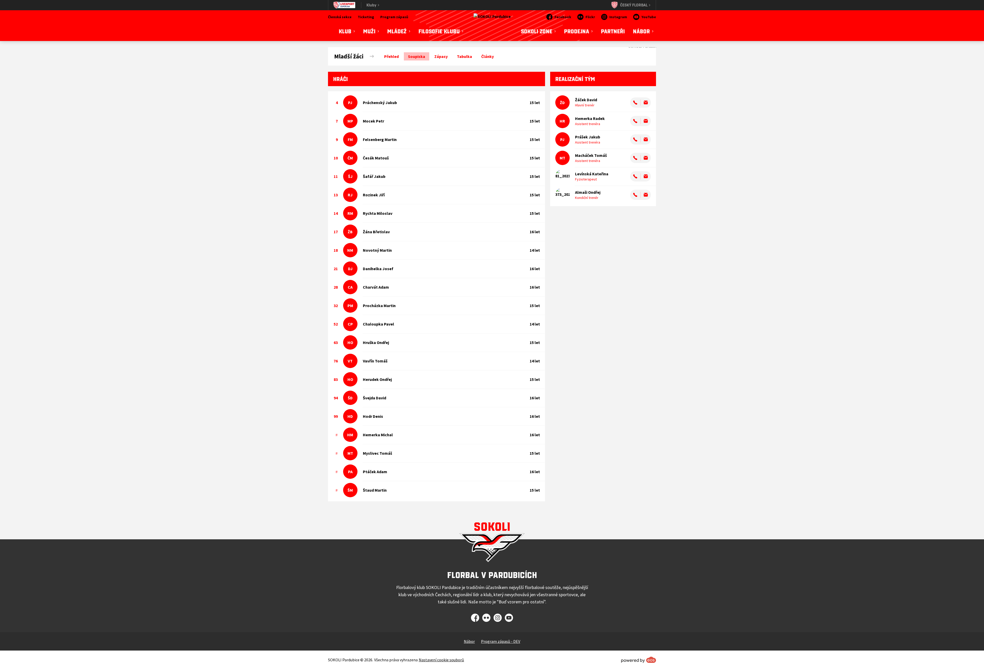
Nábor (469, 641)
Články (487, 56)
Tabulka (464, 56)
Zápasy (441, 56)
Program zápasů (394, 17)
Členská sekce (340, 17)
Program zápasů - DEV (500, 641)
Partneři (613, 31)
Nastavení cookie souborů (441, 659)
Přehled (391, 56)
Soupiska (416, 56)
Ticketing (366, 17)
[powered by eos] (638, 660)
